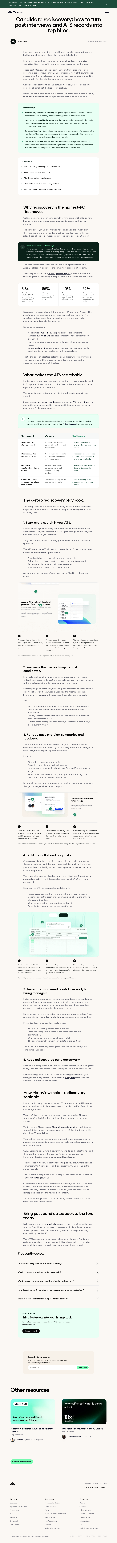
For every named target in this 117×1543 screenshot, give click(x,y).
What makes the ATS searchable (37, 172)
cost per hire (41, 348)
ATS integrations (81, 402)
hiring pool (70, 1077)
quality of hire (43, 335)
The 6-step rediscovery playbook (37, 178)
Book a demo (30, 1331)
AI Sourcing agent (70, 424)
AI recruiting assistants (63, 1127)
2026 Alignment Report (59, 273)
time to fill (44, 332)
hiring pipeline (51, 1224)
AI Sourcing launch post (41, 1177)
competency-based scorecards (49, 402)
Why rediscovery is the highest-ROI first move (42, 167)
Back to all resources (21, 1461)
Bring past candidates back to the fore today (42, 189)
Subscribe (83, 1367)
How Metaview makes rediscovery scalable (41, 184)
